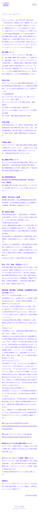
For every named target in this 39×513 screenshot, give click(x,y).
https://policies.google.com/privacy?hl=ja (16, 437)
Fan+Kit (22, 506)
